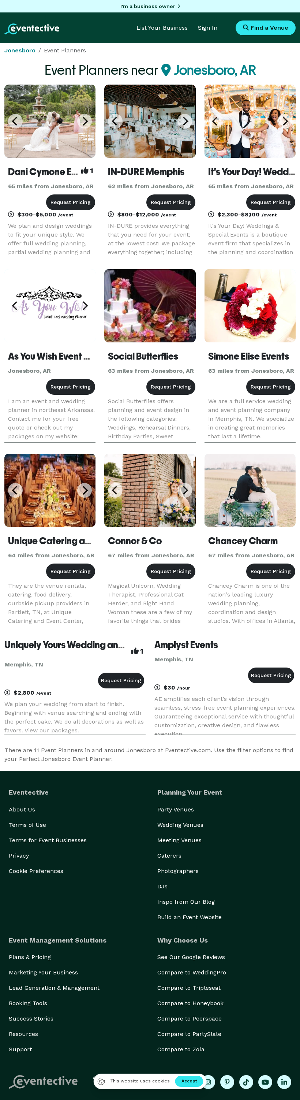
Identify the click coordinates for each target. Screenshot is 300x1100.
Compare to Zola (181, 1049)
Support (20, 1049)
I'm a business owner (147, 6)
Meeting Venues (179, 840)
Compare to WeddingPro (191, 972)
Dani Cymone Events (51, 171)
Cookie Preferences (36, 870)
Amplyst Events (186, 644)
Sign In (207, 27)
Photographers (178, 870)
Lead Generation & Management (54, 987)
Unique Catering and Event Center (80, 540)
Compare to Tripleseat (189, 987)
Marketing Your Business (43, 972)
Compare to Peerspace (189, 1018)
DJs (162, 886)
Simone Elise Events (248, 356)
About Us (22, 809)
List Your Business (162, 27)
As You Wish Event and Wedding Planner (91, 356)
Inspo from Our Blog (186, 901)
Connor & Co (135, 540)
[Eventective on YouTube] (265, 1082)
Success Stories (31, 1018)
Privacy (19, 855)
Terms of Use (27, 824)
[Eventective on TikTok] (246, 1082)
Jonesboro (19, 50)
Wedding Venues (180, 824)
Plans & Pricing (30, 957)
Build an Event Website (189, 917)
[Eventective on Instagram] (208, 1082)
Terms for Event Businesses (48, 840)
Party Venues (175, 809)
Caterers (169, 855)
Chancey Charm (243, 540)
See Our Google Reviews (191, 957)
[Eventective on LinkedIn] (284, 1082)
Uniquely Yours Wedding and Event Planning (96, 644)
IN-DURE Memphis (146, 171)
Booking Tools (28, 1003)
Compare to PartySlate (189, 1033)
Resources (23, 1033)
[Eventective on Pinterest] (227, 1082)
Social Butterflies (143, 356)
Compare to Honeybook (190, 1003)
